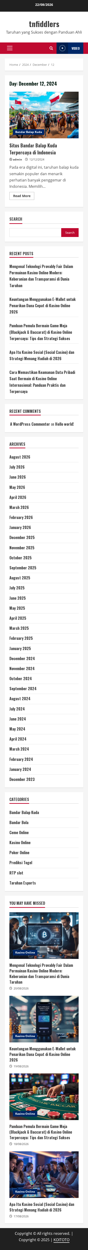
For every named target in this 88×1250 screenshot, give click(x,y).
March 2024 (19, 749)
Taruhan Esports (22, 883)
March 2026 (19, 507)
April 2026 (17, 497)
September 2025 (22, 568)
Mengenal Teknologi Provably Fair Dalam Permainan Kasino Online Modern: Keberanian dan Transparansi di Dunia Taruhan (44, 935)
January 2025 (20, 648)
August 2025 (19, 578)
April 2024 (18, 739)
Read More (23, 196)
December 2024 (22, 658)
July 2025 (17, 588)
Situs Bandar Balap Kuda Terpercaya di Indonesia (44, 115)
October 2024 (20, 678)
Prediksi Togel (20, 862)
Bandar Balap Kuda (28, 132)
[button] (10, 48)
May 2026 (17, 487)
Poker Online (19, 852)
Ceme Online (19, 832)
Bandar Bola (18, 822)
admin (17, 159)
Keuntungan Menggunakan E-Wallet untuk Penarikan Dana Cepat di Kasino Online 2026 (42, 305)
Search (15, 219)
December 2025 (22, 537)
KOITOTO (61, 1239)
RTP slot (16, 873)
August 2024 (20, 698)
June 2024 (17, 719)
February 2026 (21, 517)
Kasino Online (20, 842)
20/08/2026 (21, 988)
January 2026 (20, 527)
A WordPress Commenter (30, 424)
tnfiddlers (44, 23)
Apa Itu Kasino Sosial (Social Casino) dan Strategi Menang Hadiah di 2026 (44, 1174)
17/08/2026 (21, 1216)
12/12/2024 (36, 159)
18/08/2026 (21, 1144)
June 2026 (17, 477)
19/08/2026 (21, 1066)
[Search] (51, 48)
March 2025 (19, 628)
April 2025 (17, 618)
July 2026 (17, 467)
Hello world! (64, 424)
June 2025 (17, 598)
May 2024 (17, 729)
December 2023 (22, 779)
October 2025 (20, 558)
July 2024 (17, 709)
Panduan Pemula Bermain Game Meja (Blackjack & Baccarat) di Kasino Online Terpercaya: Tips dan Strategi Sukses (40, 332)
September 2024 (23, 688)
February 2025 (21, 638)
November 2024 (22, 668)
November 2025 (21, 547)
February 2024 (21, 759)
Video (76, 48)
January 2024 (20, 769)
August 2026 (19, 457)
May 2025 (17, 608)
